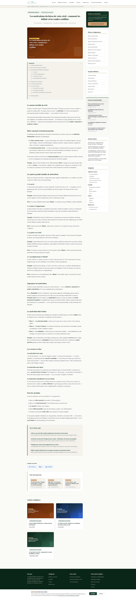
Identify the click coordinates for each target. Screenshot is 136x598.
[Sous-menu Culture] (81, 2)
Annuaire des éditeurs (96, 2)
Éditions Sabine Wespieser (94, 61)
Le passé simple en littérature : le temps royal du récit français (40, 524)
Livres (90, 193)
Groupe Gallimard (92, 81)
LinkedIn (50, 466)
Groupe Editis (91, 78)
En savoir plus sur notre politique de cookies (68, 595)
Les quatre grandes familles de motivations (40, 69)
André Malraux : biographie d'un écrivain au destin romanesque (95, 143)
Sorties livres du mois (93, 207)
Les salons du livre (93, 209)
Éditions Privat (91, 44)
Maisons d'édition (92, 191)
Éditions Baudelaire (92, 38)
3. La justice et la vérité (37, 76)
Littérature (91, 202)
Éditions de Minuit (92, 58)
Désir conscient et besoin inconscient (38, 67)
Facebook (33, 466)
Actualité (71, 2)
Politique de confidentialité (97, 577)
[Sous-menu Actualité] (74, 2)
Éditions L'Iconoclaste (93, 55)
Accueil (53, 2)
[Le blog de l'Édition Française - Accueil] (31, 2)
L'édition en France (62, 2)
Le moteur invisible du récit (36, 65)
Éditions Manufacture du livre (95, 41)
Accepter (93, 593)
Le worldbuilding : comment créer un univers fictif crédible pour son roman (97, 151)
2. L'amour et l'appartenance (38, 74)
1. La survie (35, 72)
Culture (78, 2)
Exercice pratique (34, 95)
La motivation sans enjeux (38, 90)
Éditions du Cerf (92, 63)
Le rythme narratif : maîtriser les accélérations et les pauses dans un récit (69, 524)
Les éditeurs (91, 176)
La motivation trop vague (38, 88)
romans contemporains (61, 262)
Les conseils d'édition (93, 174)
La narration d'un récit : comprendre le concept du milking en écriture (40, 552)
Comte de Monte (68, 119)
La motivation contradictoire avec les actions (42, 92)
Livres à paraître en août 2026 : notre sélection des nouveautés (96, 155)
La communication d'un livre (95, 180)
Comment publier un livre (76, 579)
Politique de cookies (95, 579)
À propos (93, 584)
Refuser (101, 593)
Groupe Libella (91, 86)
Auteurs (90, 189)
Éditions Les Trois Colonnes (94, 49)
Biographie (91, 198)
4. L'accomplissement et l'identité (39, 78)
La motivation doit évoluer (36, 83)
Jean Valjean (53, 244)
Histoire (90, 200)
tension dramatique (53, 156)
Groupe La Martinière (93, 83)
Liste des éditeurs (74, 582)
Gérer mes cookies (95, 582)
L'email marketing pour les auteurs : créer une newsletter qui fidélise (96, 147)
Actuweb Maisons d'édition (94, 187)
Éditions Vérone (91, 52)
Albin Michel (91, 89)
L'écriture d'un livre (47, 12)
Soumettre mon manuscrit (97, 24)
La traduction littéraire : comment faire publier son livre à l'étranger (97, 159)
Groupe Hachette (92, 75)
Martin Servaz (72, 219)
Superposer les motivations (36, 81)
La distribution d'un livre (94, 178)
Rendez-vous (86, 2)
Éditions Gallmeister (92, 47)
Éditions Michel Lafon (93, 36)
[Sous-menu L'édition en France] (67, 2)
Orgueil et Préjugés (33, 268)
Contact (106, 2)
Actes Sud (90, 92)
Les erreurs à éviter (35, 86)
